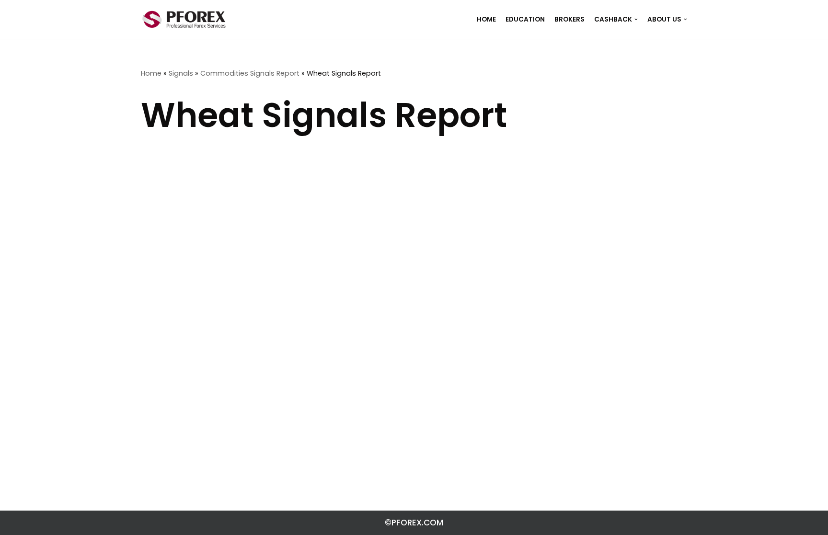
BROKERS (569, 19)
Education (525, 19)
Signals (181, 73)
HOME (486, 19)
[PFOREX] (184, 19)
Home (151, 73)
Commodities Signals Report (249, 73)
